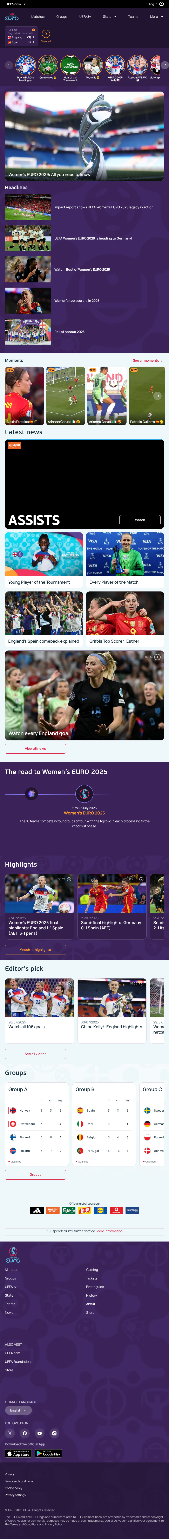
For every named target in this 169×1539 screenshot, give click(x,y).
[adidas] (37, 1210)
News (9, 1312)
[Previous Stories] (9, 65)
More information (109, 1231)
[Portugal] (81, 1150)
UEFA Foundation (18, 1361)
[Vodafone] (116, 1210)
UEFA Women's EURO (12, 17)
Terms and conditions (19, 1481)
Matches (11, 1269)
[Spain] (81, 1110)
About (90, 1304)
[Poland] (148, 1137)
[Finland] (14, 1137)
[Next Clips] (157, 396)
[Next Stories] (165, 65)
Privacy (9, 1474)
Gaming (92, 1269)
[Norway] (14, 1110)
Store (90, 1312)
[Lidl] (100, 1210)
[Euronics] (132, 1210)
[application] (84, 484)
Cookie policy (13, 1488)
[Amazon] (53, 1210)
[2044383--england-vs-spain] (21, 36)
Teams (10, 1304)
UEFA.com (12, 1353)
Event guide (95, 1286)
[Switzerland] (14, 1124)
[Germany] (148, 1124)
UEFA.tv (10, 1286)
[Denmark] (148, 1150)
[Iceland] (14, 1150)
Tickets (91, 1278)
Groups (10, 1278)
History (91, 1295)
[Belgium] (81, 1137)
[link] (38, 16)
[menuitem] (39, 16)
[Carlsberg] (68, 1210)
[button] (109, 16)
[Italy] (81, 1124)
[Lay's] (84, 1210)
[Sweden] (148, 1110)
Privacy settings (15, 1495)
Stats (9, 1295)
